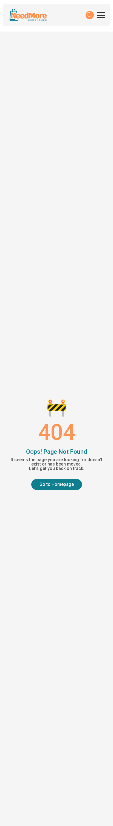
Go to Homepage (56, 484)
